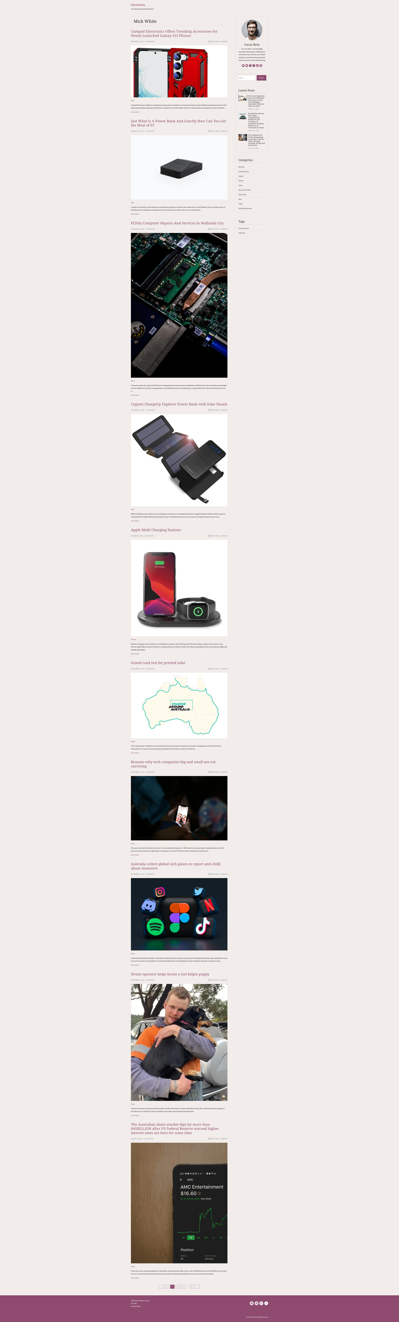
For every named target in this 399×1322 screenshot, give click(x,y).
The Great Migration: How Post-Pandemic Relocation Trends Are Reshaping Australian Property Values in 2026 (256, 101)
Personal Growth (244, 190)
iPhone (133, 639)
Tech (132, 100)
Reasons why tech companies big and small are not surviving (173, 764)
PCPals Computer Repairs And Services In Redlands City (177, 223)
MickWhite (138, 5)
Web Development (245, 208)
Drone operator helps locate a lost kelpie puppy (170, 974)
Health (240, 176)
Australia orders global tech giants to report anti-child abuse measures (175, 866)
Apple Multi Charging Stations (156, 530)
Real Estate (242, 194)
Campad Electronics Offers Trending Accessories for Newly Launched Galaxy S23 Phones (174, 33)
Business (241, 167)
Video (240, 204)
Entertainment (243, 171)
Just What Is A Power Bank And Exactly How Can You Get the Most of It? (178, 123)
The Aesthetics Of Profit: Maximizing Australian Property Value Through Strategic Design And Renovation (256, 140)
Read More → (135, 112)
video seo (241, 233)
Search (261, 78)
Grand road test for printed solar (158, 663)
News (133, 381)
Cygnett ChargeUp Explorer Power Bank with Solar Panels (179, 404)
